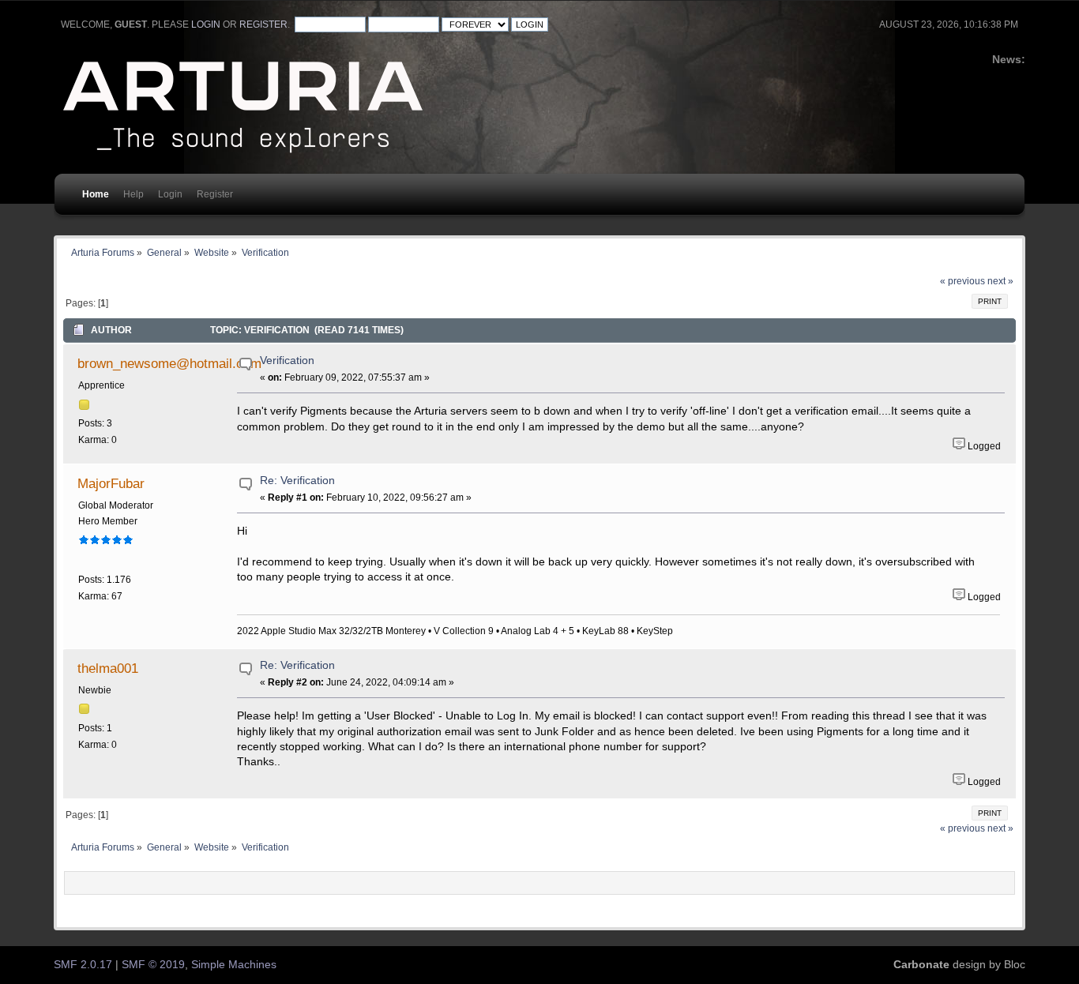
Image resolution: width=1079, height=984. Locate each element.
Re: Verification (297, 480)
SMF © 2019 (153, 965)
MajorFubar (111, 483)
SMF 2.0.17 (83, 965)
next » (1000, 281)
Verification (287, 360)
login (205, 24)
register (263, 24)
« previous (962, 281)
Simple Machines (233, 965)
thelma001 (107, 668)
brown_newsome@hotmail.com (169, 363)
